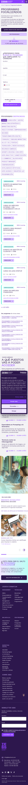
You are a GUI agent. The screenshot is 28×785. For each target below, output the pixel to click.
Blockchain (18, 593)
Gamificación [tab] (20, 155)
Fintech (17, 595)
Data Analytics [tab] (7, 155)
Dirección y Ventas (7, 670)
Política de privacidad (17, 776)
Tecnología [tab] (6, 146)
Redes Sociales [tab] (18, 146)
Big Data (4, 630)
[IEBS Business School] (4, 747)
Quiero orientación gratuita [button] (13, 29)
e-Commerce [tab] (6, 158)
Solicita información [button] (13, 577)
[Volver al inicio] (7, 2)
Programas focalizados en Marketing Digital (12, 326)
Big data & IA (5, 628)
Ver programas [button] (14, 34)
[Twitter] (11, 772)
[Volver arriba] (23, 695)
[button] (14, 188)
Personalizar (13, 406)
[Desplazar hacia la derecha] (24, 550)
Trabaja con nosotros (8, 692)
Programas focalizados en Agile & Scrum (12, 330)
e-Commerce (6, 654)
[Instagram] (5, 772)
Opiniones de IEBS (7, 690)
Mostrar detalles (19, 396)
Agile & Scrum (6, 603)
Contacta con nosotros (8, 696)
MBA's (4, 593)
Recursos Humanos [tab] (9, 149)
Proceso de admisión (8, 682)
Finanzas (4, 609)
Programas (7, 5)
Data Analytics (6, 626)
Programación (18, 601)
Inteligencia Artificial (5, 623)
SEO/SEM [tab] (5, 133)
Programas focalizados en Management (12, 339)
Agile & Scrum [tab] (7, 130)
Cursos (16, 628)
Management (6, 601)
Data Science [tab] (7, 171)
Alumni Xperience (7, 686)
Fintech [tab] (14, 142)
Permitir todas (14, 401)
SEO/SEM (5, 650)
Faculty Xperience (7, 688)
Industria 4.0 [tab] (19, 171)
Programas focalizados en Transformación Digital (12, 348)
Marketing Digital (7, 652)
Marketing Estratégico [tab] (11, 123)
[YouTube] (8, 772)
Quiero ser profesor (7, 694)
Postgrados (18, 623)
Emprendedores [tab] (20, 130)
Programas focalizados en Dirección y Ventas (12, 317)
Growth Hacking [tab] (8, 152)
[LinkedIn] (2, 772)
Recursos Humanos (7, 605)
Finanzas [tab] (5, 139)
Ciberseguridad (19, 597)
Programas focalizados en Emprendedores (12, 335)
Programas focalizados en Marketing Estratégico (12, 321)
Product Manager (7, 607)
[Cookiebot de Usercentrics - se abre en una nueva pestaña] (20, 373)
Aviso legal (4, 778)
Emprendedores (6, 595)
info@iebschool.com (10, 757)
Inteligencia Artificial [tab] (11, 168)
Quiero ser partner (7, 698)
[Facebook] (14, 772)
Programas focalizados (16, 5)
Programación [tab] (7, 174)
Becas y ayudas (6, 678)
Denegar (14, 411)
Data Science (6, 620)
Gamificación (6, 664)
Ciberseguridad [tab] (8, 165)
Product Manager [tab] (8, 161)
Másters (17, 620)
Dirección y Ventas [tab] (15, 120)
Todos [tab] (4, 120)
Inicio (2, 5)
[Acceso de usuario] (22, 1)
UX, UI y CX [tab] (5, 142)
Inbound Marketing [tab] (18, 139)
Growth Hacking (6, 658)
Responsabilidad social (8, 684)
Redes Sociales (6, 660)
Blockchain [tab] (17, 158)
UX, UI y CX (5, 662)
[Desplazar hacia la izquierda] (20, 550)
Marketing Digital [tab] (9, 126)
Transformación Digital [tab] (11, 136)
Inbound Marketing (7, 656)
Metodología (5, 680)
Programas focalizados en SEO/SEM (12, 344)
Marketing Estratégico (5, 667)
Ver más (6, 307)
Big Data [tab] (19, 152)
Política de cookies (6, 776)
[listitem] (13, 531)
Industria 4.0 (18, 599)
